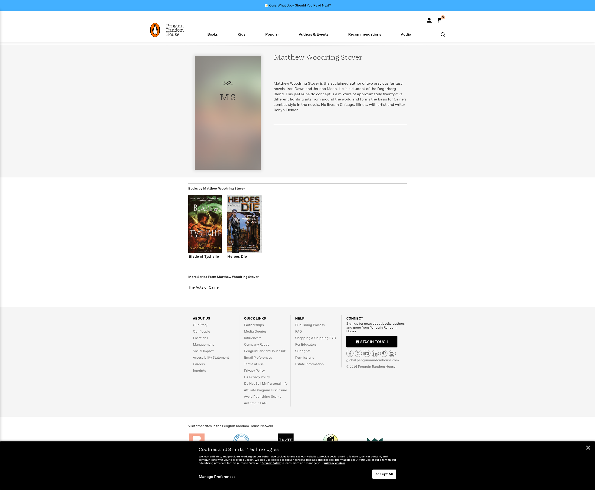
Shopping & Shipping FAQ (315, 338)
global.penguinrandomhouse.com (372, 360)
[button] (212, 34)
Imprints (199, 370)
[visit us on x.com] (358, 353)
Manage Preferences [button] (217, 477)
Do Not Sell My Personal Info (266, 383)
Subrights (303, 351)
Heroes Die (237, 256)
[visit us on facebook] (350, 353)
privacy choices (334, 463)
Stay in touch (373, 341)
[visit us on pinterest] (383, 353)
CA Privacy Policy (257, 377)
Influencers (252, 338)
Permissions (304, 357)
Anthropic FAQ (255, 403)
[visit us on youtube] (366, 353)
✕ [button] (588, 448)
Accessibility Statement (211, 357)
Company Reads (256, 344)
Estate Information (309, 364)
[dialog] (297, 466)
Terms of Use (254, 364)
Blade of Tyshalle (204, 256)
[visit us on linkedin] (375, 353)
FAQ (298, 331)
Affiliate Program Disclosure (265, 390)
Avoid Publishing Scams (262, 396)
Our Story (200, 325)
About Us (201, 318)
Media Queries (255, 331)
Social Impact (203, 351)
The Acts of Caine (203, 287)
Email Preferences (258, 357)
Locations (200, 338)
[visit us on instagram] (392, 353)
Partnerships (254, 325)
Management (203, 344)
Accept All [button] (384, 474)
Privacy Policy (254, 370)
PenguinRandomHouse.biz (265, 351)
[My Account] (429, 18)
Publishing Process (310, 325)
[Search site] (443, 34)
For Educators (306, 344)
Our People (201, 331)
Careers (199, 364)
